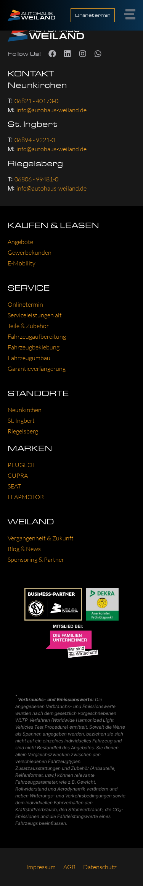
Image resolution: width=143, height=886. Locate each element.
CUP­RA (18, 475)
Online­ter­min (25, 304)
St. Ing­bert (21, 420)
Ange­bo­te (20, 242)
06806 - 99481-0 (36, 179)
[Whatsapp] (98, 54)
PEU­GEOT (21, 465)
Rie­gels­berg (23, 431)
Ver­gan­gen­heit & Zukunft (41, 538)
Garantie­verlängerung (37, 368)
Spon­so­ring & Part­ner (36, 559)
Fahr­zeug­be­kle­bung (33, 347)
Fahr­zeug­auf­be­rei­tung (37, 336)
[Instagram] (83, 54)
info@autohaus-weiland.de (51, 110)
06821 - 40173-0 (36, 101)
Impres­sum (41, 867)
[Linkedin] (67, 54)
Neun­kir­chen (25, 410)
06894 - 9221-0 (34, 140)
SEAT (14, 486)
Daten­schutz (100, 867)
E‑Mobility (21, 263)
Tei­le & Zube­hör (28, 326)
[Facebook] (52, 54)
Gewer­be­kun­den (29, 252)
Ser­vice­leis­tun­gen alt (35, 315)
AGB (69, 867)
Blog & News (24, 549)
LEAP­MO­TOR (26, 497)
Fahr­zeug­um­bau (29, 358)
